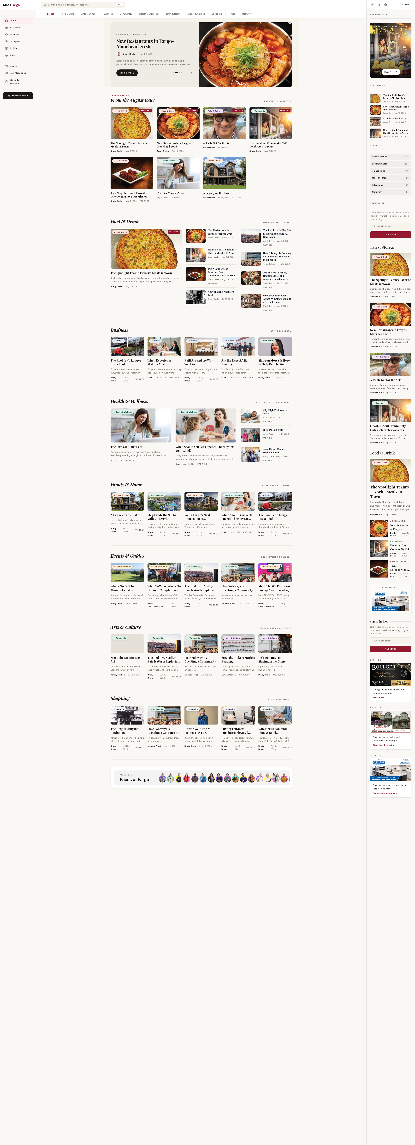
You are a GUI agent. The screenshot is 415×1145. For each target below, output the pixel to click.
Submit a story (20, 95)
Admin (405, 5)
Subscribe (390, 234)
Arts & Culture (89, 13)
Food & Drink (67, 13)
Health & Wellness (148, 13)
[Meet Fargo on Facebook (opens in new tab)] (386, 5)
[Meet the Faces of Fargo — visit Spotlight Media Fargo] (201, 777)
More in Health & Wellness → (274, 402)
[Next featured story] (191, 70)
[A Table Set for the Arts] (245, 54)
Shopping (217, 13)
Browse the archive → (278, 101)
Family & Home (172, 13)
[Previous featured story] (186, 70)
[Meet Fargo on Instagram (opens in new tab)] (373, 5)
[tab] (173, 70)
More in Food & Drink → (277, 222)
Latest (50, 13)
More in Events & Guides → (275, 557)
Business (108, 13)
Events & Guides (196, 13)
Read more (125, 70)
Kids (233, 13)
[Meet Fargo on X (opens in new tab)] (379, 5)
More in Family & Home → (277, 485)
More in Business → (280, 331)
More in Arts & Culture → (276, 628)
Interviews (247, 13)
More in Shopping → (280, 699)
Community (126, 13)
